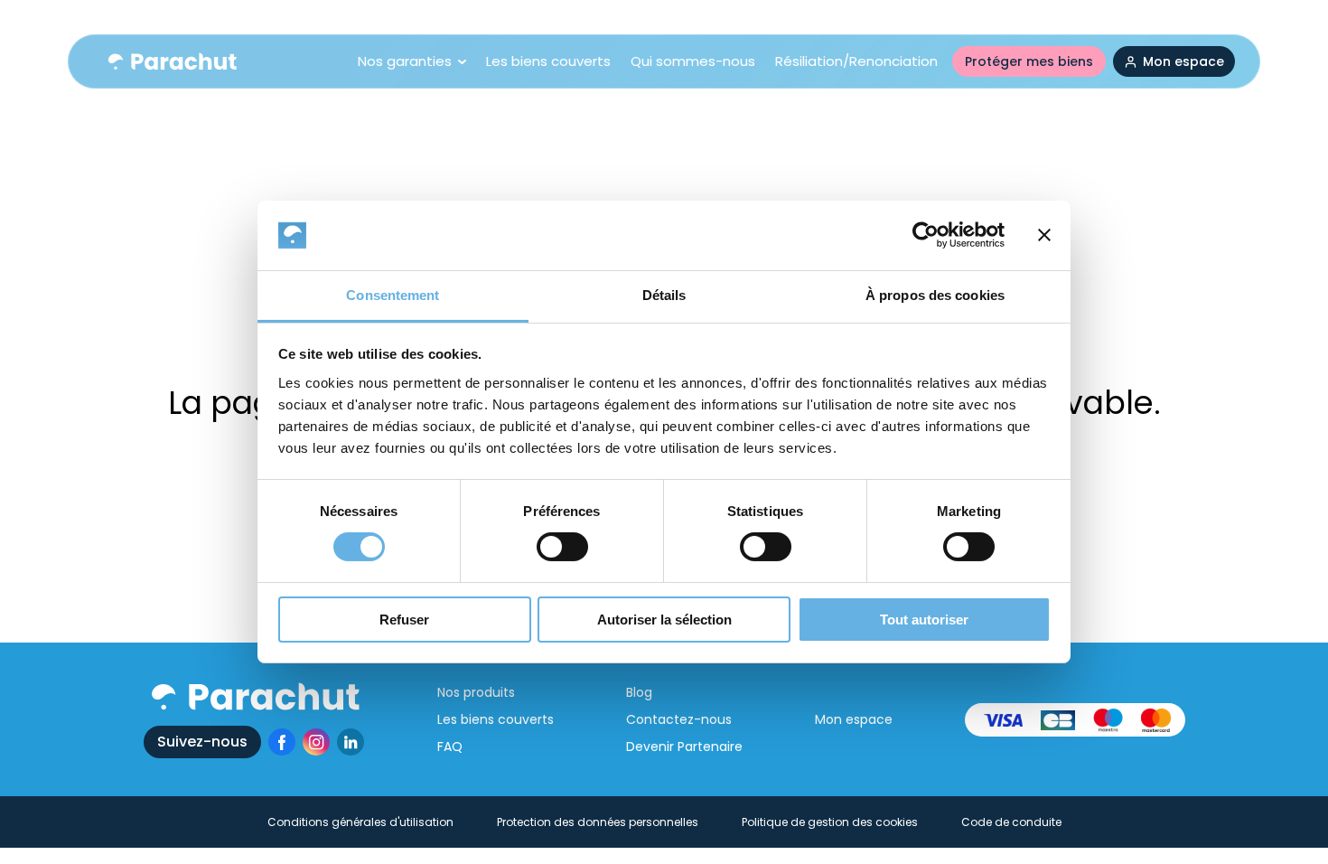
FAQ (450, 746)
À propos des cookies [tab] (935, 295)
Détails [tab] (664, 295)
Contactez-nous (679, 719)
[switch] (562, 546)
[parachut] (171, 61)
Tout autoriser (924, 619)
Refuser (404, 619)
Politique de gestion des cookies (830, 822)
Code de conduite (1011, 822)
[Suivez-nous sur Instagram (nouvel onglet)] (316, 742)
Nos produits (476, 692)
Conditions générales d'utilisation (360, 822)
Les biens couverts (495, 719)
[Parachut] (254, 696)
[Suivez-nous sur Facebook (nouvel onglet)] (281, 742)
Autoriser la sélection (664, 619)
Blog (639, 692)
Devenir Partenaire (684, 746)
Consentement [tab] (392, 295)
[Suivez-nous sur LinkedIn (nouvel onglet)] (350, 742)
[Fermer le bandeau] (1044, 235)
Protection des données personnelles (597, 822)
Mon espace (854, 719)
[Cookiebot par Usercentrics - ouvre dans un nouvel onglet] (925, 235)
